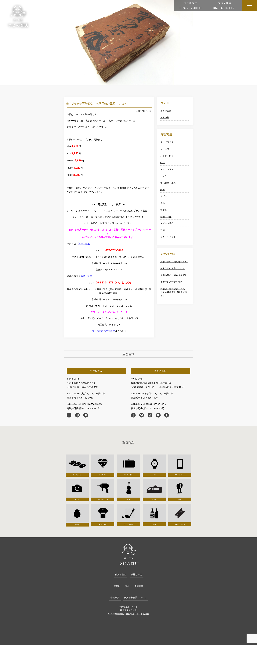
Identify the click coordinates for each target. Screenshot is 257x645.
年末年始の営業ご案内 (171, 281)
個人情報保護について (135, 597)
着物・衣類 (165, 216)
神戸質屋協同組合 (128, 610)
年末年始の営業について (172, 268)
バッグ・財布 (167, 155)
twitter (141, 415)
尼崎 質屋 (86, 275)
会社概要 (115, 597)
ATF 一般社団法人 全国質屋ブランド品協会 (128, 613)
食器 (162, 202)
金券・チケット (168, 236)
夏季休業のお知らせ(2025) (174, 275)
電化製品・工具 (168, 182)
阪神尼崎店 (136, 574)
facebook (69, 415)
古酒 (162, 230)
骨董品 (163, 209)
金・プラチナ (167, 142)
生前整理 (138, 585)
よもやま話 (165, 110)
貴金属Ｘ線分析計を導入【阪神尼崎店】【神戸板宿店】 (173, 292)
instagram (77, 415)
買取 (127, 585)
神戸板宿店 (120, 574)
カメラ (163, 175)
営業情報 (164, 117)
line (85, 415)
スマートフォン (168, 169)
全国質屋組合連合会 (128, 606)
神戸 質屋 (84, 243)
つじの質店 (128, 554)
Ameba (166, 415)
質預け (117, 585)
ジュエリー (165, 148)
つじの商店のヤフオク (103, 330)
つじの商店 (18, 16)
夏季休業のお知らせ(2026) (174, 261)
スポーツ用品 (167, 223)
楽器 (162, 189)
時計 (162, 162)
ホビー (163, 196)
